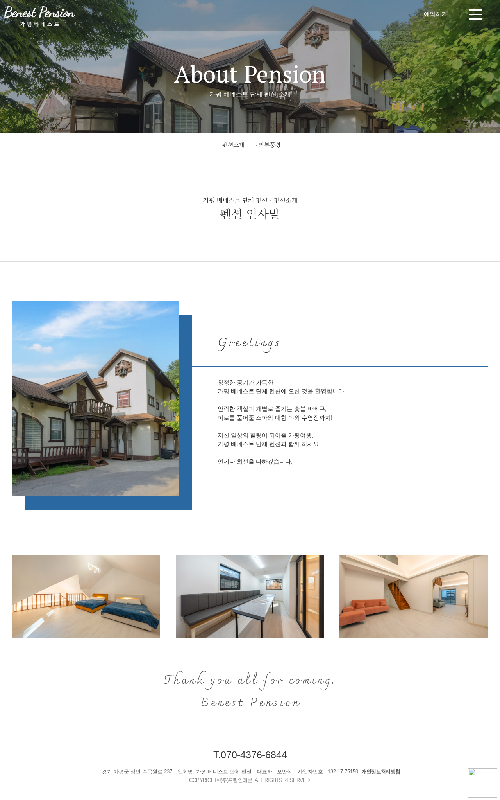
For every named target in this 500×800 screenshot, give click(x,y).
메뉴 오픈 (289, 15)
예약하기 (435, 14)
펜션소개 (233, 144)
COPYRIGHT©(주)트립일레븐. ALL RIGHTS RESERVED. (250, 780)
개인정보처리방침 (381, 772)
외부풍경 (269, 144)
